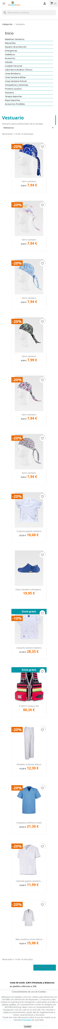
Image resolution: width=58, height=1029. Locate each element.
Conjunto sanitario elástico (29, 647)
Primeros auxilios (13, 89)
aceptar (27, 1026)
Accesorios (10, 58)
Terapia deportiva (13, 96)
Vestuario (9, 92)
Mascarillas (10, 43)
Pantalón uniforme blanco (29, 764)
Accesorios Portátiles (15, 104)
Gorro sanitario (29, 181)
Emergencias (11, 50)
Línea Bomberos (13, 73)
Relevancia (29, 127)
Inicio (9, 33)
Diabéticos (10, 54)
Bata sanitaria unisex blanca (29, 939)
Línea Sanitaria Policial (16, 81)
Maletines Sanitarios (14, 39)
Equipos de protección (15, 47)
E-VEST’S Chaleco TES (29, 706)
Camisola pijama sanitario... (29, 881)
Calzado (9, 62)
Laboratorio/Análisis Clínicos (18, 69)
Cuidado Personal (13, 66)
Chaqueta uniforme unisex (29, 822)
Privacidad (26, 1020)
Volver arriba (44, 967)
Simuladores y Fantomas (16, 85)
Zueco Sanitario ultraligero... (28, 589)
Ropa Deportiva (12, 100)
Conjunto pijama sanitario (29, 531)
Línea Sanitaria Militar (15, 77)
